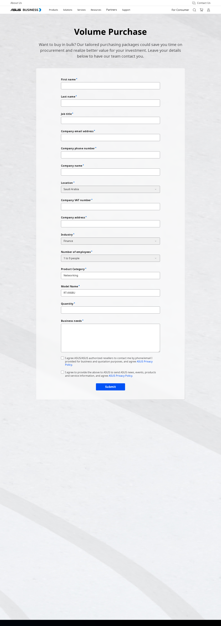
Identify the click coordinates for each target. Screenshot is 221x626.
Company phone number (78, 148)
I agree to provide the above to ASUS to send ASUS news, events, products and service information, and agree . (110, 374)
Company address (73, 217)
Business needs (71, 321)
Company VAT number (76, 200)
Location (67, 183)
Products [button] (53, 9)
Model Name (69, 286)
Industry (67, 234)
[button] (194, 10)
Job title (66, 114)
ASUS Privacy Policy (120, 375)
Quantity (67, 303)
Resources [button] (96, 9)
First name (68, 79)
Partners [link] (111, 9)
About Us (16, 3)
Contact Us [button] (203, 3)
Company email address (77, 131)
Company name (71, 165)
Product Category (73, 269)
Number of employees (76, 252)
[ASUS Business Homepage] (26, 10)
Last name (68, 96)
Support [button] (126, 9)
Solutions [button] (67, 9)
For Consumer (180, 10)
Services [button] (81, 9)
